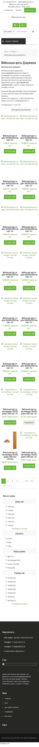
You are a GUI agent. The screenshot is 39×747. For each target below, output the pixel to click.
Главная (8, 698)
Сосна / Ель (13, 564)
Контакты (8, 716)
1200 (11, 514)
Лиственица (14, 560)
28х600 (11, 597)
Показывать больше (19, 529)
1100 (10, 510)
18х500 (12, 589)
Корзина (19, 10)
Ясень (11, 568)
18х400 (12, 585)
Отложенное (8, 10)
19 (32, 481)
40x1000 (12, 600)
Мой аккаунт (30, 10)
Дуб (10, 556)
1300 (11, 518)
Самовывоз (9, 712)
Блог (6, 703)
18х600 (12, 593)
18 (26, 481)
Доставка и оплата (12, 707)
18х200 (12, 578)
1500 (11, 522)
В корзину (9, 151)
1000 (11, 507)
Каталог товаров (11, 41)
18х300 (12, 582)
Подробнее (29, 423)
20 (4, 486)
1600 (10, 525)
